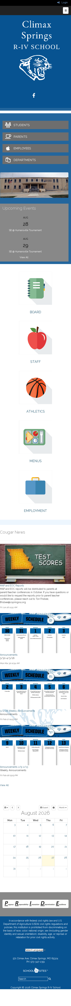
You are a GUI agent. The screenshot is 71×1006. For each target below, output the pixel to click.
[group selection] (6, 807)
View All (24, 257)
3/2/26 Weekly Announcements (17, 711)
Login (64, 2)
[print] (54, 807)
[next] (18, 807)
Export (45, 808)
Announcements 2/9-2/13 (14, 767)
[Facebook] (35, 96)
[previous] (12, 807)
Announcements (9, 654)
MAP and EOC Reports (12, 585)
